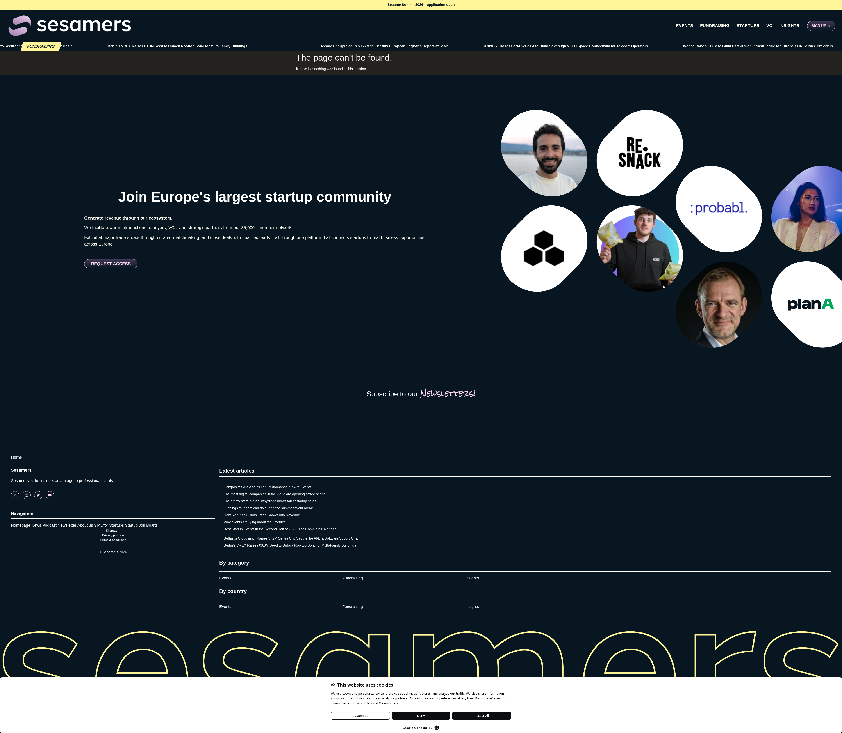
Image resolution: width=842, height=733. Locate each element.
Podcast (49, 525)
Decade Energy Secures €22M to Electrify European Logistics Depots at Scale (340, 46)
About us (85, 525)
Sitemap (111, 530)
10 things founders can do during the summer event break (268, 508)
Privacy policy (111, 535)
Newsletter (67, 525)
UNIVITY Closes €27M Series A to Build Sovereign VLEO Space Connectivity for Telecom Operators (522, 46)
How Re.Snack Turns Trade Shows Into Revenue (262, 515)
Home (16, 457)
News (36, 525)
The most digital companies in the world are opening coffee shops (274, 494)
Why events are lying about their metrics (254, 522)
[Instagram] (27, 495)
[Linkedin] (15, 495)
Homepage (20, 525)
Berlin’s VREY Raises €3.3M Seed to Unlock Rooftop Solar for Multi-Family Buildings (133, 46)
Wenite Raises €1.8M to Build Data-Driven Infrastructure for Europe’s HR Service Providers (714, 46)
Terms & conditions (113, 540)
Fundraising (352, 578)
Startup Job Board (141, 525)
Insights (472, 578)
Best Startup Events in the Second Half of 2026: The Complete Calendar (280, 529)
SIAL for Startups (109, 525)
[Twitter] (38, 495)
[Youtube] (50, 495)
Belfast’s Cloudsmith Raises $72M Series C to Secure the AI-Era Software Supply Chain (292, 538)
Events (225, 578)
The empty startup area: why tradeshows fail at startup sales (270, 501)
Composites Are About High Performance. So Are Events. (268, 487)
